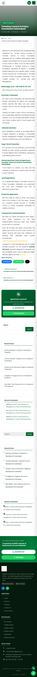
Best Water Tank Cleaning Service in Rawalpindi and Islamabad (19, 385)
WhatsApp (19, 261)
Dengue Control (9, 628)
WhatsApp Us (19, 313)
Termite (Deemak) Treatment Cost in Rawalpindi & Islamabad (19, 359)
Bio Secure (9, 410)
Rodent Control (8, 631)
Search (6, 325)
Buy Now (23, 254)
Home (4, 38)
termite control (8, 23)
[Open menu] (34, 3)
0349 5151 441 (19, 308)
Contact (23, 674)
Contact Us (7, 607)
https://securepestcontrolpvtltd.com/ (14, 241)
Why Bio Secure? (9, 637)
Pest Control (8, 621)
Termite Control (8, 625)
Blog (9, 38)
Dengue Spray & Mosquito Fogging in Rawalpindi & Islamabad (19, 368)
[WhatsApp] (7, 588)
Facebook (7, 261)
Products (7, 604)
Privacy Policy (8, 611)
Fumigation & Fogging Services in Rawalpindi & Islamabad (18, 376)
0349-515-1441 (11, 648)
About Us (7, 601)
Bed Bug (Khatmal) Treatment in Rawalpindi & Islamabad (18, 351)
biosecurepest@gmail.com (14, 651)
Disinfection (7, 634)
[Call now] (29, 3)
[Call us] (34, 668)
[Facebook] (3, 588)
